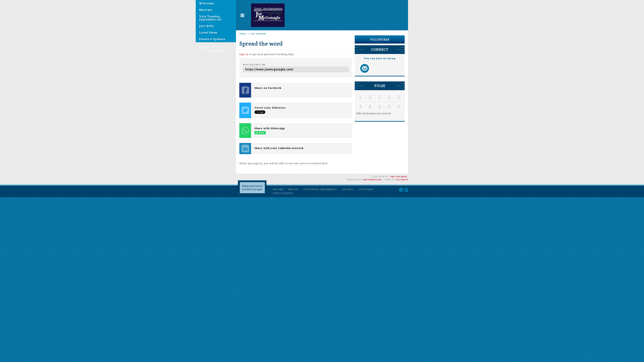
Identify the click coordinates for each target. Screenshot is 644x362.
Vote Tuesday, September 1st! (210, 17)
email (404, 177)
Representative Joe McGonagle (252, 187)
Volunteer (380, 39)
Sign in (203, 47)
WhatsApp (260, 132)
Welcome (206, 3)
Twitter (395, 177)
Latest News (208, 32)
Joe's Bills (206, 26)
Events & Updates (212, 39)
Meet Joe (205, 10)
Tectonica (401, 180)
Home (242, 33)
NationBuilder (372, 180)
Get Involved (258, 33)
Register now (219, 50)
